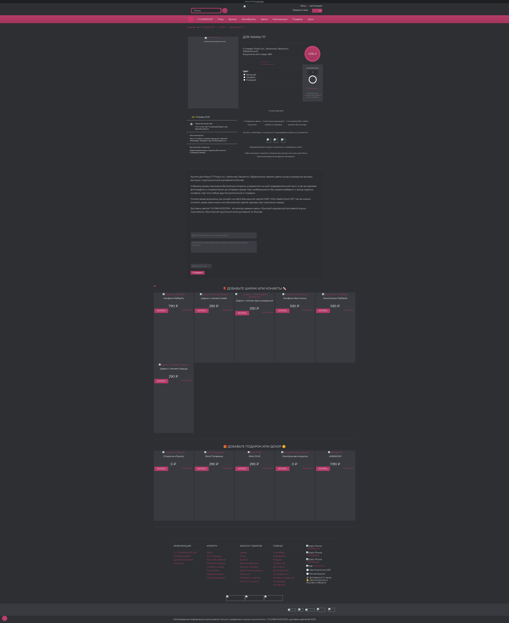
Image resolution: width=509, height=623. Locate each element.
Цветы (264, 19)
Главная (191, 27)
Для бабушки (280, 574)
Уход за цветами (216, 577)
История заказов (216, 563)
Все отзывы (213, 570)
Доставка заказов (183, 559)
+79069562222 (313, 549)
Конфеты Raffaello (174, 298)
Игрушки (245, 574)
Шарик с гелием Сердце (174, 368)
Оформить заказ (300, 10)
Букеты (233, 19)
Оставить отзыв (215, 567)
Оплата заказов (182, 556)
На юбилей (279, 585)
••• (198, 27)
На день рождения (284, 577)
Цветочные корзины (251, 570)
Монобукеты (249, 19)
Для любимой (281, 570)
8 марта (277, 559)
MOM (222, 27)
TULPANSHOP (205, 19)
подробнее (186, 310)
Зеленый (251, 74)
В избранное (312, 88)
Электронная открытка (295, 456)
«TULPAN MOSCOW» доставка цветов (191, 19)
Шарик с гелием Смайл (214, 298)
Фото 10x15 (254, 456)
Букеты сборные (249, 563)
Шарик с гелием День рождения (254, 300)
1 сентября (279, 552)
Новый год (279, 563)
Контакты (179, 563)
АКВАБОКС (335, 456)
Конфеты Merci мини (295, 298)
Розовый (251, 80)
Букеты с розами (249, 567)
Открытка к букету (173, 456)
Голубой (250, 77)
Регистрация (214, 556)
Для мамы (278, 567)
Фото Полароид (214, 456)
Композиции (280, 19)
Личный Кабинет (216, 559)
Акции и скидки (249, 581)
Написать (318, 566)
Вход (303, 6)
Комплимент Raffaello (335, 298)
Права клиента (215, 574)
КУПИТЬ (161, 311)
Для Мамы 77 (237, 27)
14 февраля (279, 556)
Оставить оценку (267, 64)
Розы (221, 19)
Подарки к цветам (250, 577)
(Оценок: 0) (265, 62)
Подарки (298, 19)
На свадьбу (279, 581)
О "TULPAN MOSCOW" (186, 552)
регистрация (316, 6)
